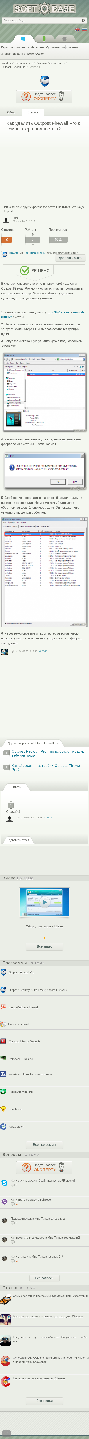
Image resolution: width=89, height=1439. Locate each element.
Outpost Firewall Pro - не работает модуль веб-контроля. (48, 753)
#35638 (48, 817)
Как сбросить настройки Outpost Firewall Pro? (47, 767)
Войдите (13, 253)
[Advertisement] (37, 165)
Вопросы (34, 67)
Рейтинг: (31, 229)
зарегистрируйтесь (35, 253)
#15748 (43, 651)
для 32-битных (59, 312)
